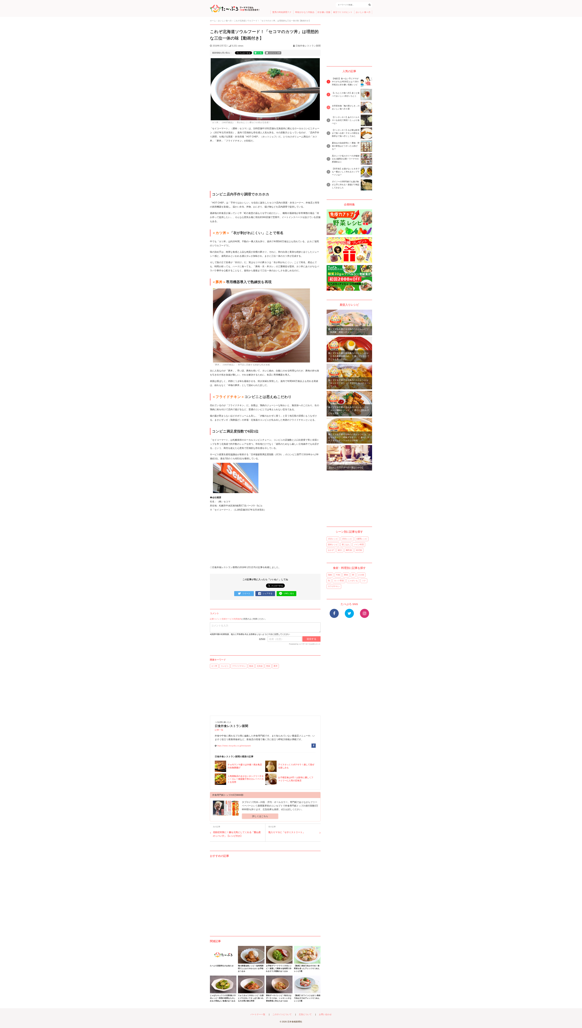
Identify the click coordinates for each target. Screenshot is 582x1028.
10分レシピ (347, 539)
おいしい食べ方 (363, 12)
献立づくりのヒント (342, 12)
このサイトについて (282, 1014)
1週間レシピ (361, 539)
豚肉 (346, 575)
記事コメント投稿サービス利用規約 (225, 619)
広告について (305, 1014)
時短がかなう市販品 (304, 12)
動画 (251, 666)
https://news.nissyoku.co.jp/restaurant (234, 746)
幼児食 (359, 550)
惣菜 (268, 666)
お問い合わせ (325, 1014)
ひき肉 (361, 575)
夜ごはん (346, 544)
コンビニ (225, 666)
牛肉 (338, 575)
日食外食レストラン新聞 (308, 45)
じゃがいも (353, 580)
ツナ (364, 580)
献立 (340, 550)
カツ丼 (214, 666)
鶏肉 (330, 575)
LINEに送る (289, 593)
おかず (331, 550)
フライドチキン (239, 666)
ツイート (246, 593)
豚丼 (276, 666)
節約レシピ (333, 544)
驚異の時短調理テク (281, 12)
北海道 (260, 666)
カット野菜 (339, 580)
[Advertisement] (265, 894)
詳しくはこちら (260, 816)
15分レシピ (333, 539)
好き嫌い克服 (324, 12)
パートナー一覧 (257, 1014)
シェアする (267, 593)
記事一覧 (219, 730)
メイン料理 (359, 544)
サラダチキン (334, 586)
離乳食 (349, 550)
